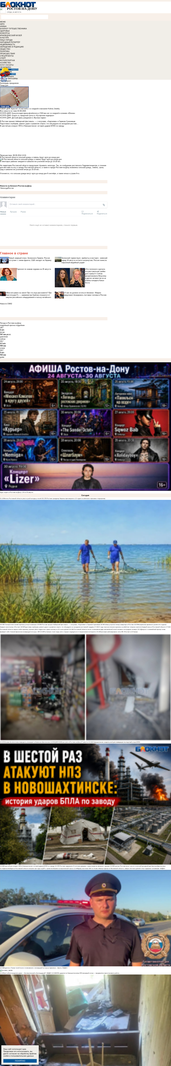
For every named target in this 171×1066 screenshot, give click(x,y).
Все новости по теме (8, 111)
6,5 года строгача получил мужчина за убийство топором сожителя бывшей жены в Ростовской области (132, 627)
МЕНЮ (3, 22)
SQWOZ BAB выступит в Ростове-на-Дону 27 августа (71, 742)
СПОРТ (3, 58)
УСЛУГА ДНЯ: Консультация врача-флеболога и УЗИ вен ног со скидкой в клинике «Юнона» (37, 113)
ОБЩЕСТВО (5, 49)
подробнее (20, 325)
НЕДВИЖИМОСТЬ (7, 45)
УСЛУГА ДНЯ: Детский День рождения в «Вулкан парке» (23, 118)
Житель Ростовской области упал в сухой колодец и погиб (22, 498)
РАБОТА (14, 70)
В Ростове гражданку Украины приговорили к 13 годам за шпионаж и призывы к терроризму (75, 498)
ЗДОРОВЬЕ (5, 31)
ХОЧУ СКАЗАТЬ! (7, 65)
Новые (3, 211)
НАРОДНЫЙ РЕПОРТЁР (10, 42)
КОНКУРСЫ (5, 33)
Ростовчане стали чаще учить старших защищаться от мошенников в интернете (70, 632)
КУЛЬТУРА (4, 38)
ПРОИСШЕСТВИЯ (7, 54)
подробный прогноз (7, 325)
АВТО (2, 24)
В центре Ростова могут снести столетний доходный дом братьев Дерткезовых (140, 866)
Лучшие (13, 211)
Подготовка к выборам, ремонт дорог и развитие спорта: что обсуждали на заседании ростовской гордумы (59, 627)
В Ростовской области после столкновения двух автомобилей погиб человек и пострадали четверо (105, 629)
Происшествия (6, 155)
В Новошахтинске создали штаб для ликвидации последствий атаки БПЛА (116, 742)
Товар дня (4, 85)
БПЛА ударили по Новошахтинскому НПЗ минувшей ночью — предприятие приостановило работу (87, 973)
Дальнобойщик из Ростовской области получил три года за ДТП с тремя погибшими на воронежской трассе (38, 868)
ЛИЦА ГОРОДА (6, 40)
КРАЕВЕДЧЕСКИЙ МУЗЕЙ (11, 35)
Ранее (23, 211)
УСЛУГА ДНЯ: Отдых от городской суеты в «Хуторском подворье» (27, 115)
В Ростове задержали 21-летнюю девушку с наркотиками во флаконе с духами (84, 866)
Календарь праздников (9, 83)
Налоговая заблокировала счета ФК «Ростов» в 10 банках (119, 632)
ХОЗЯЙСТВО (5, 63)
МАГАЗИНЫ (13, 79)
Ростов (11, 188)
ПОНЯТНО (20, 1061)
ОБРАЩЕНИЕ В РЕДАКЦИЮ (12, 47)
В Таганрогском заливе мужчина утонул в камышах (20, 624)
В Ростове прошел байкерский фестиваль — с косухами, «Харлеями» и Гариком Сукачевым (70, 624)
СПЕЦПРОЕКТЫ (7, 56)
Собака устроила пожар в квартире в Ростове (119, 624)
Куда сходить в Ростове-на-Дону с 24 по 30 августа (16, 492)
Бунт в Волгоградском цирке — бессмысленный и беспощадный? (25, 973)
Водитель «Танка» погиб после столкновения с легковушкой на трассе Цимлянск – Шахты (33, 968)
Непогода (4, 188)
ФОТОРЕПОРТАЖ (7, 60)
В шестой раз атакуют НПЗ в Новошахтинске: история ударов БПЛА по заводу (29, 866)
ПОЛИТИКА (4, 51)
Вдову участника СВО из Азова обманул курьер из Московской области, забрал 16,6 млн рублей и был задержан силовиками (118, 868)
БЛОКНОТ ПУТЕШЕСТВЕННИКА (13, 29)
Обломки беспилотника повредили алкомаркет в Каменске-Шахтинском (27, 742)
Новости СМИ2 (6, 304)
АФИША (3, 26)
